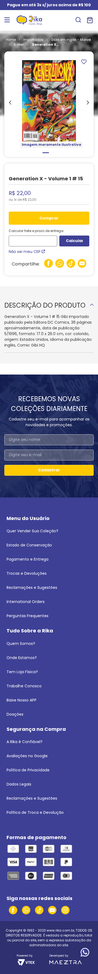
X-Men (19, 44)
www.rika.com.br (60, 930)
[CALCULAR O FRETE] (74, 241)
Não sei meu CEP (25, 251)
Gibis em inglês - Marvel (71, 39)
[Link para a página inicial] (11, 39)
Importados (33, 39)
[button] (78, 20)
